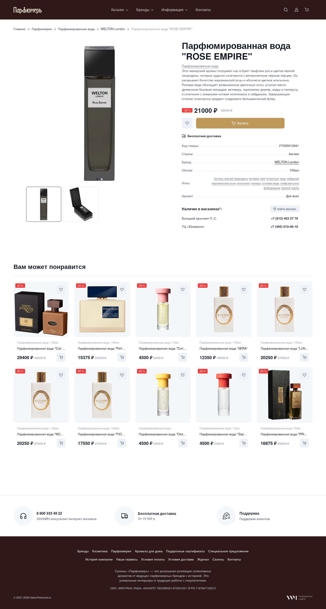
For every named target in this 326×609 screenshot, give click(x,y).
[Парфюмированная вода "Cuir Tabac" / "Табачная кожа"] (41, 309)
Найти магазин (286, 209)
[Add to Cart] (61, 357)
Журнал (203, 559)
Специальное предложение (228, 551)
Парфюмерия (42, 29)
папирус (256, 183)
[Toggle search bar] (286, 9)
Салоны (218, 559)
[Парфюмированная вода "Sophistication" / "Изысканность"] (223, 394)
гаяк (262, 178)
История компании (99, 559)
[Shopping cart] (307, 9)
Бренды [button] (142, 9)
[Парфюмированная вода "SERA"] (223, 309)
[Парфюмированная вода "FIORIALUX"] (102, 394)
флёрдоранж (272, 188)
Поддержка (249, 513)
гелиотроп (272, 178)
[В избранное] (187, 123)
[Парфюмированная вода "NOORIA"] (41, 394)
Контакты (203, 9)
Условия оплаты (153, 559)
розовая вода (270, 183)
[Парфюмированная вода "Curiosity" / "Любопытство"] (163, 309)
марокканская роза (224, 183)
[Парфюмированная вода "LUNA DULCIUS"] (284, 309)
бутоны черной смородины (231, 178)
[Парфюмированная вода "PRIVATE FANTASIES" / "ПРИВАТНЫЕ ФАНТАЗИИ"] (284, 394)
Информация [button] (172, 9)
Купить (242, 123)
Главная (20, 29)
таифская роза (289, 183)
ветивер (254, 178)
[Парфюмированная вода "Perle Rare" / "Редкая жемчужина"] (102, 309)
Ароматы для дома (149, 551)
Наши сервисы (126, 559)
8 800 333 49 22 (49, 513)
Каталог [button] (117, 9)
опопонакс (243, 183)
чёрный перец (290, 188)
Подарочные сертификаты (185, 551)
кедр (283, 178)
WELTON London (113, 29)
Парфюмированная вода (76, 29)
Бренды (83, 551)
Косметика (100, 551)
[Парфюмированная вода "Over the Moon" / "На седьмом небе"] (163, 394)
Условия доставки (181, 559)
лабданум (293, 178)
